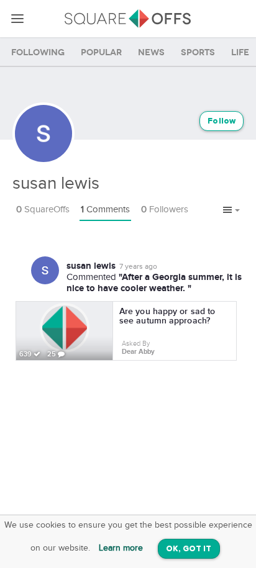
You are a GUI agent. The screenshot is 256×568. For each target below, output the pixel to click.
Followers (164, 209)
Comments (105, 209)
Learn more (121, 548)
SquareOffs (43, 209)
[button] (231, 210)
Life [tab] (240, 52)
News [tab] (151, 52)
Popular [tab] (101, 52)
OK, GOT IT (189, 549)
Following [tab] (38, 52)
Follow (221, 121)
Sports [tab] (198, 52)
